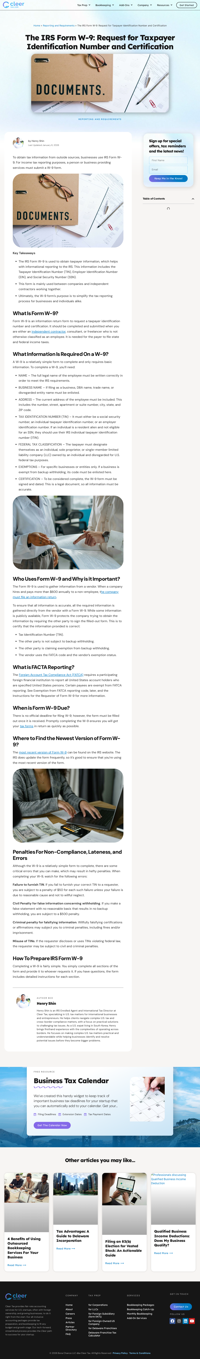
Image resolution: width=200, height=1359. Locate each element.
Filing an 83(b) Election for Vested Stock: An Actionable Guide (123, 1248)
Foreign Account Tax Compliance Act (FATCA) (51, 675)
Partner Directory (71, 1328)
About (69, 1309)
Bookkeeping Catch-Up (140, 1309)
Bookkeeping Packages (140, 1304)
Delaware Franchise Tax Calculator (102, 1334)
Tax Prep (82, 5)
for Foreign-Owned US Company (101, 1322)
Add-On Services (137, 1318)
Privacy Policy (120, 1353)
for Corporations (98, 1304)
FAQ (68, 1334)
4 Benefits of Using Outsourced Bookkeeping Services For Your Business (23, 1248)
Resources (163, 5)
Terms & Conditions (140, 1353)
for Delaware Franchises (102, 1328)
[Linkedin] (185, 1321)
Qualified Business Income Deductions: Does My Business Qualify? (172, 1238)
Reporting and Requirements (59, 25)
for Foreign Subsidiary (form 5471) (101, 1315)
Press (69, 1318)
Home (37, 25)
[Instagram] (179, 1321)
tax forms (26, 726)
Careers (70, 1313)
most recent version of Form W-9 (43, 752)
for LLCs (93, 1309)
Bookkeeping (103, 5)
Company (143, 5)
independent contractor (49, 331)
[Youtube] (192, 1321)
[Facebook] (172, 1321)
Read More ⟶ (16, 1265)
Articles (70, 1322)
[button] (193, 198)
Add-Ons (124, 5)
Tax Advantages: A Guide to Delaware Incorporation (72, 1236)
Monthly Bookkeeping (139, 1313)
